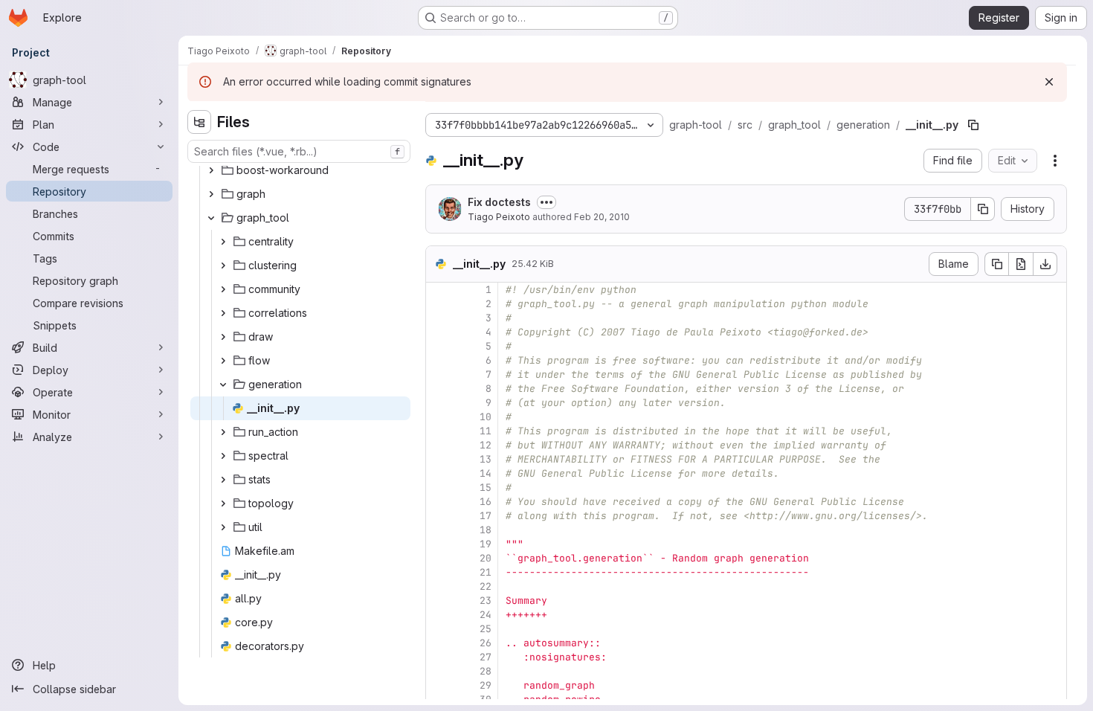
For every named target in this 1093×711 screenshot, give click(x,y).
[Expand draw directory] (223, 337)
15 (485, 487)
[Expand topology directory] (223, 503)
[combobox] (298, 151)
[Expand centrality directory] (223, 242)
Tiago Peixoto (499, 216)
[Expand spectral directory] (223, 456)
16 (485, 501)
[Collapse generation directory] (223, 384)
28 (485, 671)
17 (485, 515)
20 (485, 558)
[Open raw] (1021, 264)
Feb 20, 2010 (602, 216)
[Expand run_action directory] (223, 432)
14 (485, 473)
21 (485, 572)
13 (485, 459)
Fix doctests (499, 202)
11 (485, 431)
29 (485, 685)
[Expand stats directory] (223, 480)
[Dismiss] (1049, 82)
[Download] (1045, 264)
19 (485, 544)
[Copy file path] (973, 125)
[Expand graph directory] (211, 194)
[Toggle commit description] (546, 202)
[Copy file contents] (996, 264)
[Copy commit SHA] (983, 209)
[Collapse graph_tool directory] (211, 218)
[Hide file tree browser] (199, 122)
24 (485, 614)
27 (485, 657)
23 (485, 600)
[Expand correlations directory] (223, 313)
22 (485, 586)
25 (485, 628)
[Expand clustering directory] (223, 265)
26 (485, 643)
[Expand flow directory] (223, 361)
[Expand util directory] (223, 527)
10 (485, 417)
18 (485, 530)
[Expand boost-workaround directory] (211, 170)
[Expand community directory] (223, 289)
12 (485, 445)
